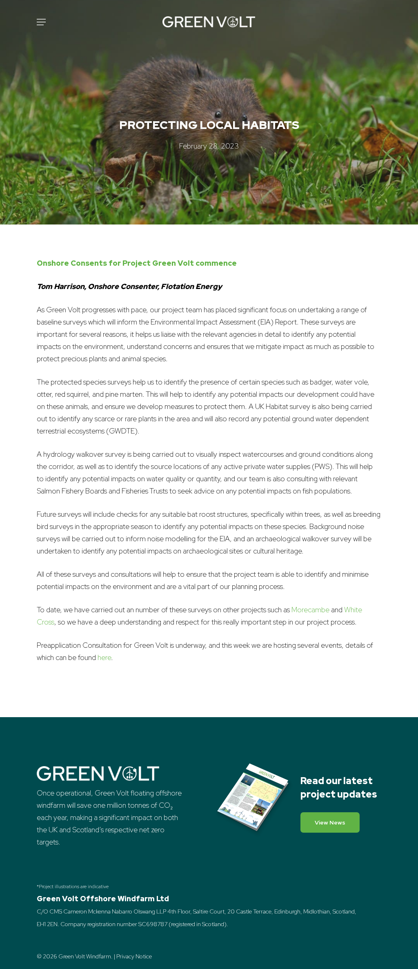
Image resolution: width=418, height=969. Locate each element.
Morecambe (310, 609)
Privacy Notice (134, 956)
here (104, 657)
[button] (41, 22)
